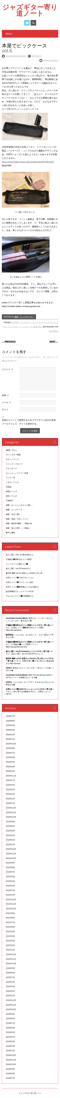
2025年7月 (10, 753)
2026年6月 (10, 721)
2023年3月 (10, 840)
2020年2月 (10, 991)
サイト (5, 409)
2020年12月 (11, 954)
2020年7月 (10, 977)
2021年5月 (10, 931)
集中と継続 (10, 533)
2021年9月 (10, 913)
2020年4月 (10, 982)
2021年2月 (10, 945)
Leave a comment (50, 60)
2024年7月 (10, 780)
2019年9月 (10, 1014)
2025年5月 (10, 762)
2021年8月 (10, 918)
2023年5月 (10, 831)
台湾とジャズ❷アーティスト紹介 (20, 582)
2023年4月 (10, 835)
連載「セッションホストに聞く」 (20, 505)
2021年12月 (11, 899)
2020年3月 (10, 986)
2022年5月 (10, 877)
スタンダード (11, 468)
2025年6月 (10, 757)
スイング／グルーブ (14, 464)
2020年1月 (10, 996)
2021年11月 (11, 904)
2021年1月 (10, 950)
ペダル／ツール (12, 482)
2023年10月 (11, 817)
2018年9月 (10, 1069)
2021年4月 (10, 936)
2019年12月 (11, 1000)
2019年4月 (10, 1037)
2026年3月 (10, 730)
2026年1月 (10, 739)
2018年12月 (11, 1055)
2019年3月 (10, 1041)
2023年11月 (11, 812)
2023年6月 (10, 826)
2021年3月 (10, 941)
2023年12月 (11, 808)
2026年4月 (10, 725)
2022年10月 (11, 858)
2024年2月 (10, 799)
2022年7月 (10, 872)
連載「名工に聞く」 (14, 514)
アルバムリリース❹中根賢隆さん (20, 596)
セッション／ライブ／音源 (17, 473)
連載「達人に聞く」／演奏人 (18, 528)
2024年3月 (10, 794)
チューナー (37, 322)
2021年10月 (11, 909)
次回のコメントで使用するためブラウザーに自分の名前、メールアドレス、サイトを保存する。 (30, 421)
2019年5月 (10, 1032)
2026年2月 (10, 735)
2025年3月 (10, 771)
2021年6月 (10, 927)
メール (6, 402)
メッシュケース (25, 326)
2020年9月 (10, 968)
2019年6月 (10, 1028)
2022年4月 (10, 881)
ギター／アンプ (12, 459)
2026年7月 (10, 716)
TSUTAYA (14, 322)
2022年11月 (11, 854)
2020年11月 (11, 959)
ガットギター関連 (13, 455)
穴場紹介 (9, 500)
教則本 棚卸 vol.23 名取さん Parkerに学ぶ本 (24, 573)
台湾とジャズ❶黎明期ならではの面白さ (22, 587)
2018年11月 (11, 1060)
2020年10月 (11, 964)
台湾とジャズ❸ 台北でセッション (20, 578)
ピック (46, 322)
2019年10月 (11, 1009)
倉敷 (35, 326)
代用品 (8, 487)
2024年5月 (10, 785)
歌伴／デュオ (11, 496)
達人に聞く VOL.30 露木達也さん (19, 555)
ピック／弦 (10, 478)
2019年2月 (10, 1046)
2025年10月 (11, 744)
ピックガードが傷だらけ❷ (17, 564)
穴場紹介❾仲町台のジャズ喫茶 (19, 559)
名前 (5, 395)
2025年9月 (10, 748)
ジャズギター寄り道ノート (30, 10)
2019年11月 (11, 1005)
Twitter (27, 23)
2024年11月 (11, 776)
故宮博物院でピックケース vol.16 (20, 591)
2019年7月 (10, 1023)
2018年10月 (11, 1064)
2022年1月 (10, 895)
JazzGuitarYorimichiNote (16, 55)
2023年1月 (10, 844)
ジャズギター (25, 322)
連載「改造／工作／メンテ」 (18, 519)
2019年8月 (10, 1018)
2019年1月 (10, 1051)
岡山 (40, 326)
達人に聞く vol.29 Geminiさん (18, 568)
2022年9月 (10, 863)
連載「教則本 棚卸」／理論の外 (19, 523)
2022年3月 (10, 886)
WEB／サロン (11, 450)
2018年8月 (10, 1073)
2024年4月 (10, 790)
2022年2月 (10, 890)
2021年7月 (10, 922)
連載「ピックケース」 (24, 316)
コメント (7, 369)
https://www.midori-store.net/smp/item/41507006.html (28, 162)
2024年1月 (10, 803)
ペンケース (12, 326)
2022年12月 (11, 849)
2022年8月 (10, 867)
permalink (53, 331)
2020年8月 (10, 973)
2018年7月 (10, 1078)
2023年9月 (10, 822)
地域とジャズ (11, 491)
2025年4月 (10, 767)
